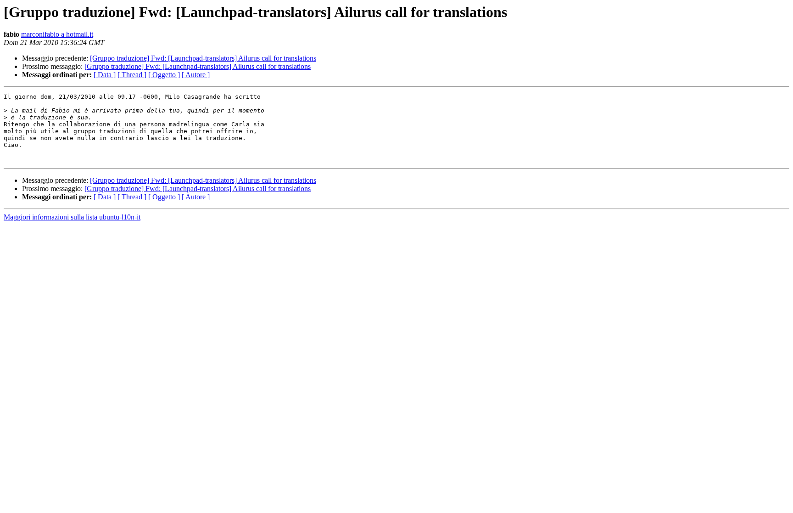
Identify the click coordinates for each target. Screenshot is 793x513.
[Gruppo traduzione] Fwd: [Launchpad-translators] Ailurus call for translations (203, 58)
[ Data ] (105, 75)
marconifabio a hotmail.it (57, 34)
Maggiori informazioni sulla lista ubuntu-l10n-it (72, 217)
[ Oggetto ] (164, 75)
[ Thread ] (131, 75)
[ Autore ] (196, 75)
